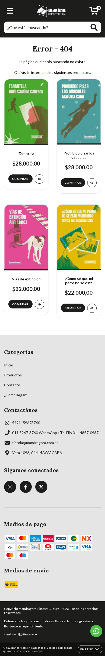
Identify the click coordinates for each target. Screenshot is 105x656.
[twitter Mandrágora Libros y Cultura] (41, 487)
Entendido (90, 649)
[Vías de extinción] (39, 304)
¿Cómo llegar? (15, 395)
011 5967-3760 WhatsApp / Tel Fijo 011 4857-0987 (55, 432)
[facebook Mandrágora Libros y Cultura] (26, 487)
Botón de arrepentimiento (23, 626)
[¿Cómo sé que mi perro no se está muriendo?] (92, 308)
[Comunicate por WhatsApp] (96, 631)
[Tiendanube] (21, 635)
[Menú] (10, 11)
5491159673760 (26, 422)
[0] (93, 12)
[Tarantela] (39, 179)
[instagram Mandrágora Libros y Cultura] (10, 487)
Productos (13, 375)
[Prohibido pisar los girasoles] (92, 182)
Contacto (12, 385)
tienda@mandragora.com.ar (35, 442)
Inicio (8, 365)
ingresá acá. (85, 621)
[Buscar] (94, 27)
